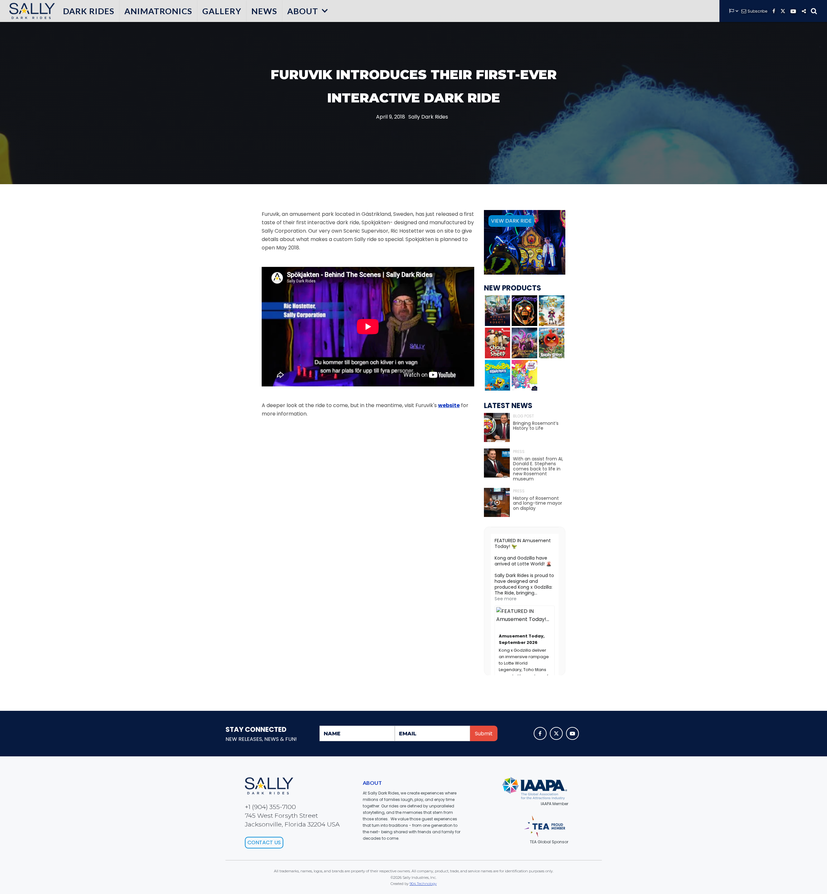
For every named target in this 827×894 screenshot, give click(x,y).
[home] (30, 11)
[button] (308, 11)
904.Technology (423, 883)
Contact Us (264, 842)
